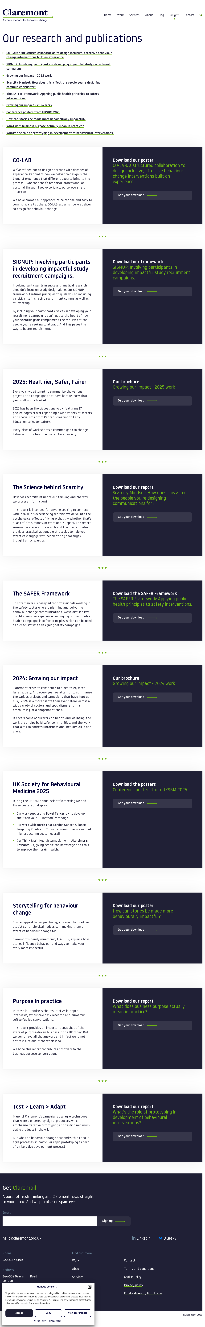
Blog (161, 15)
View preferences (77, 1313)
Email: (7, 1212)
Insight (174, 15)
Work (120, 15)
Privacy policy (54, 1321)
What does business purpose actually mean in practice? (45, 126)
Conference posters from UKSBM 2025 (33, 112)
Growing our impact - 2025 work (29, 75)
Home (107, 15)
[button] (89, 1286)
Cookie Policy (40, 1321)
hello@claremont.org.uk (22, 1239)
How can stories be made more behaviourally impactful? (46, 119)
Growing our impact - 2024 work (29, 105)
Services (134, 15)
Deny (48, 1313)
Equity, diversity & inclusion (143, 1293)
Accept (19, 1313)
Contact (189, 15)
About (149, 15)
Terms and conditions (139, 1269)
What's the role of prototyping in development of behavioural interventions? (60, 133)
